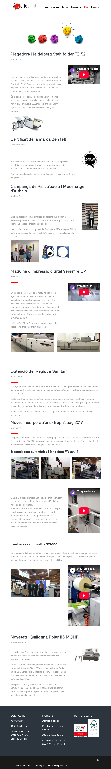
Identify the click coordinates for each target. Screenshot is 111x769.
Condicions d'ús (22, 765)
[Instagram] (98, 760)
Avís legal (39, 765)
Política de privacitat (57, 765)
